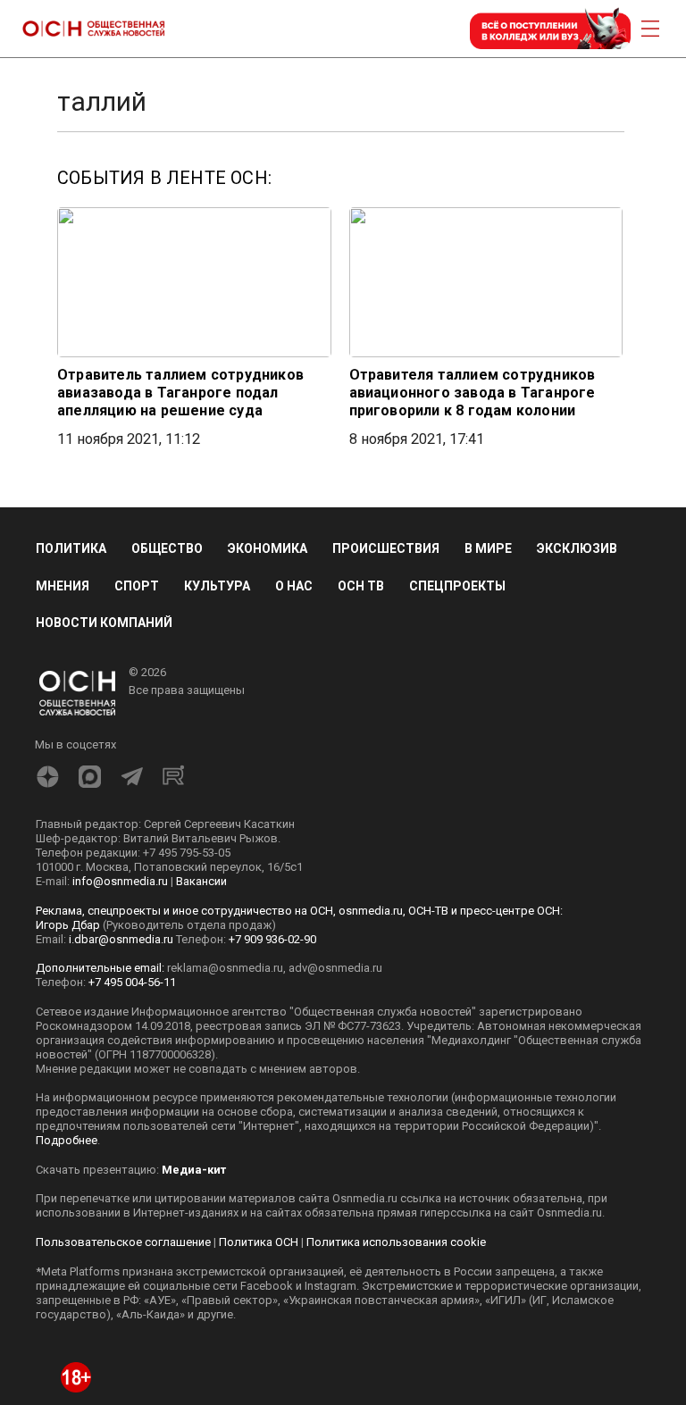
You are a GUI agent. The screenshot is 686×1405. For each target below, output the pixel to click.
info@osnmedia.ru (120, 881)
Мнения (62, 586)
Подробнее (66, 1140)
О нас (294, 586)
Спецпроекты (457, 586)
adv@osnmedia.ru (335, 967)
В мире (488, 548)
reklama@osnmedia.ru (225, 967)
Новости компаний (104, 622)
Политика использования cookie (396, 1242)
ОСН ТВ (361, 586)
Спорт (136, 586)
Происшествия (385, 548)
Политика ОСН (258, 1242)
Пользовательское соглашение (123, 1242)
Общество (167, 548)
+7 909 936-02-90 (272, 939)
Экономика (267, 548)
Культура (217, 586)
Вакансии (201, 881)
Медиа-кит (194, 1169)
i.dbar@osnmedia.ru (121, 939)
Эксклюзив (577, 548)
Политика (71, 548)
